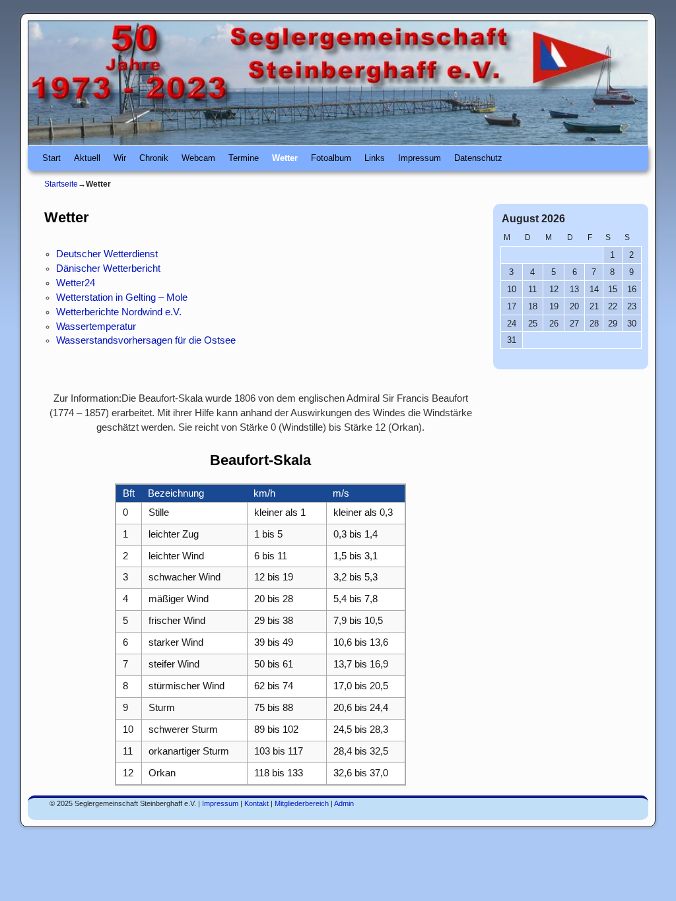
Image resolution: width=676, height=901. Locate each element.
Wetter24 (75, 283)
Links (374, 158)
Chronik (153, 158)
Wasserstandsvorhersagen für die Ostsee (146, 340)
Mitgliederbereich (302, 803)
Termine (243, 158)
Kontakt (256, 803)
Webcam (198, 158)
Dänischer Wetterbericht (108, 268)
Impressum (419, 158)
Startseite (61, 184)
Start (51, 158)
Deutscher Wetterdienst (107, 254)
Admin (344, 803)
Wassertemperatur (96, 326)
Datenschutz (478, 158)
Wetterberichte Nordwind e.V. (119, 312)
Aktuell (87, 158)
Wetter (285, 158)
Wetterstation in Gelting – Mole (121, 297)
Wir (120, 158)
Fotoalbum (331, 158)
